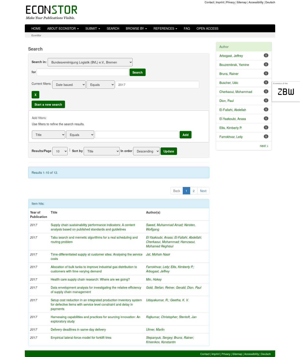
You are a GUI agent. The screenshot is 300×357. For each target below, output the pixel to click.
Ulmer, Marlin (155, 329)
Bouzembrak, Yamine (234, 64)
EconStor (36, 35)
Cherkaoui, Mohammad (162, 241)
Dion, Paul (194, 287)
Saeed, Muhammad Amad (164, 225)
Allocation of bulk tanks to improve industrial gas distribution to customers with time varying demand (94, 269)
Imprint (220, 2)
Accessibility (256, 2)
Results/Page (41, 151)
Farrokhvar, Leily (157, 267)
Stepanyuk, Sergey (159, 337)
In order (126, 151)
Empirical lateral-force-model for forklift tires (81, 337)
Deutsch (270, 2)
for (34, 72)
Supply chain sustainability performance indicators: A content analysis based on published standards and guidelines (93, 227)
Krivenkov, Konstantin (161, 342)
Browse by (135, 28)
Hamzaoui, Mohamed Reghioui (170, 243)
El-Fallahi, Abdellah (187, 237)
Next (203, 190)
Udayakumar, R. (157, 300)
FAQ (187, 28)
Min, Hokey (154, 279)
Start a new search (48, 104)
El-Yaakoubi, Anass (159, 237)
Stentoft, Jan (188, 317)
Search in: (39, 62)
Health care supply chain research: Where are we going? (90, 279)
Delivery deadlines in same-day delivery (78, 329)
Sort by (77, 151)
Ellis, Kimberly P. (182, 267)
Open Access (207, 28)
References (164, 28)
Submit (91, 28)
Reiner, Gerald (175, 287)
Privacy (230, 2)
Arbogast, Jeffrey (158, 271)
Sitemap (242, 2)
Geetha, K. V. (179, 300)
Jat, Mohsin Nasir (158, 254)
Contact (209, 2)
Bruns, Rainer (183, 337)
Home (36, 28)
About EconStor (62, 28)
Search (113, 28)
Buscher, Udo (228, 82)
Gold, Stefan (154, 287)
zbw (286, 91)
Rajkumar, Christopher (161, 317)
